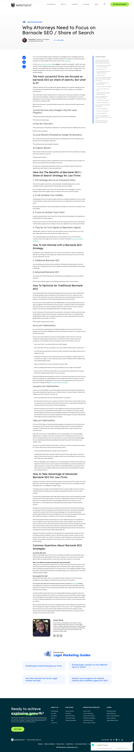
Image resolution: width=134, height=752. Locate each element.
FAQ (52, 720)
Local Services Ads (88, 720)
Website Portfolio (69, 715)
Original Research (111, 713)
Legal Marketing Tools (112, 720)
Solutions (86, 4)
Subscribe (60, 40)
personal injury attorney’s (45, 64)
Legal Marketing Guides (34, 22)
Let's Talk (17, 729)
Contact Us (54, 722)
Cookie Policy (69, 743)
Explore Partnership (119, 4)
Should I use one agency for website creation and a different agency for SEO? (90, 679)
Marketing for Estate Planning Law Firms (43, 666)
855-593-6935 (105, 739)
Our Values (54, 715)
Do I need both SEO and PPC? (122, 748)
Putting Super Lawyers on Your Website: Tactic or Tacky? (89, 666)
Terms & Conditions (49, 743)
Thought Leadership (70, 720)
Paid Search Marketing (89, 718)
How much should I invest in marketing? (105, 748)
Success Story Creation (89, 722)
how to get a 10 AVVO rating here (59, 382)
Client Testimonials (70, 718)
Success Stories (69, 711)
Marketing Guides (111, 711)
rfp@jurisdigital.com (72, 747)
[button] (93, 745)
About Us (63, 4)
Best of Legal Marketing (113, 715)
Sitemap (40, 743)
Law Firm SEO (86, 711)
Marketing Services (91, 707)
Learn (96, 4)
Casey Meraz (58, 620)
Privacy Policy (60, 743)
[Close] (132, 742)
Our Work (74, 4)
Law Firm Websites (88, 713)
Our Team (53, 713)
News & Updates (111, 718)
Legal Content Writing (89, 715)
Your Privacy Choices (81, 743)
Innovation (68, 713)
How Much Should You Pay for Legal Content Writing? (41, 679)
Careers (53, 718)
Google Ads (67, 61)
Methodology (51, 4)
